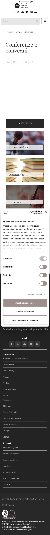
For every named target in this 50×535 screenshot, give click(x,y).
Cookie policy (8, 370)
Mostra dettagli (35, 294)
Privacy (6, 377)
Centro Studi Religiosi (12, 418)
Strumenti (7, 443)
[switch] (43, 267)
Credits (6, 383)
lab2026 (6, 437)
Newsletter (7, 466)
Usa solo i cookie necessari (25, 320)
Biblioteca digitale (10, 447)
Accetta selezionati (25, 311)
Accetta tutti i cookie (25, 303)
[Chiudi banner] (46, 212)
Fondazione (7, 399)
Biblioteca (7, 406)
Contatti (6, 484)
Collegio (6, 430)
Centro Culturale (10, 412)
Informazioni (8, 354)
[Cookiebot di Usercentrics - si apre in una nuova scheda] (31, 212)
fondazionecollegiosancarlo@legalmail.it (25, 329)
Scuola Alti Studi (10, 424)
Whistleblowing (9, 389)
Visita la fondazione (11, 478)
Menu (5, 395)
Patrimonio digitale (11, 453)
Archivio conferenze (11, 459)
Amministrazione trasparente (15, 358)
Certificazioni (8, 364)
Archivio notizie (9, 472)
